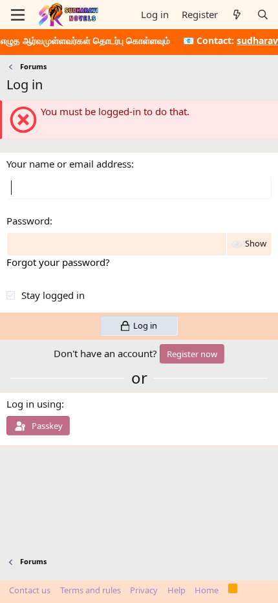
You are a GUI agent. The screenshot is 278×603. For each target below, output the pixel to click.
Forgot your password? (58, 262)
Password (28, 220)
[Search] (262, 15)
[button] (18, 15)
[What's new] (237, 15)
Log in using (33, 403)
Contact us (29, 590)
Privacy (144, 590)
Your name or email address (68, 163)
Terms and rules (90, 590)
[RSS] (233, 591)
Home (207, 590)
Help (176, 590)
